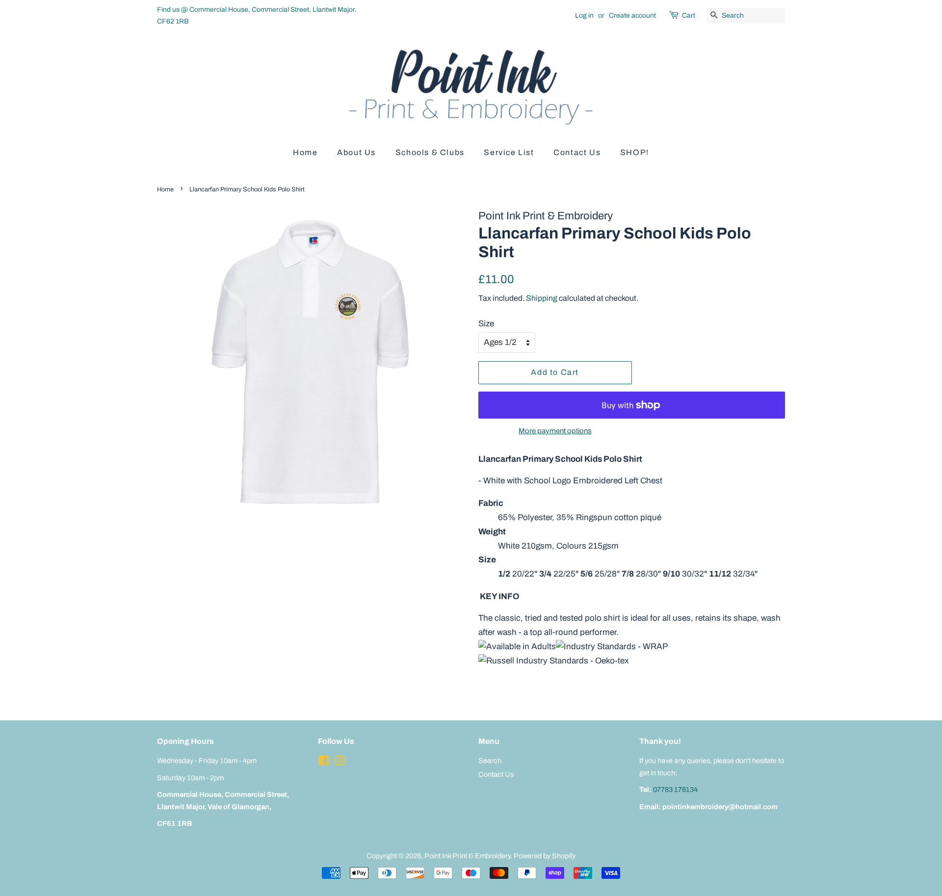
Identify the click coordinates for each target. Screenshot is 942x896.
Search (489, 760)
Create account (632, 15)
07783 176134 (675, 789)
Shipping (541, 298)
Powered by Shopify (545, 856)
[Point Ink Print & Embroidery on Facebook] (323, 762)
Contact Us (577, 152)
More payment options (555, 431)
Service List (509, 152)
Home (305, 152)
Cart (688, 15)
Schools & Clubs (430, 152)
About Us (356, 152)
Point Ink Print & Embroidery (467, 856)
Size (486, 323)
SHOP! (634, 152)
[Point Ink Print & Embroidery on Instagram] (339, 762)
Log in (584, 15)
